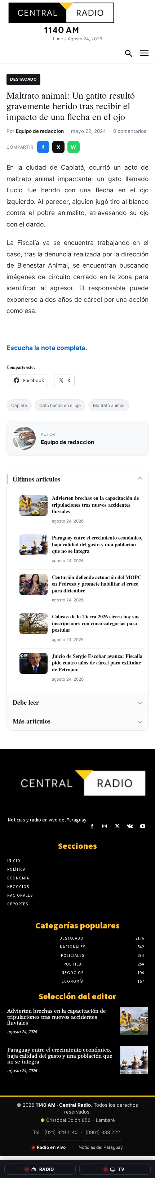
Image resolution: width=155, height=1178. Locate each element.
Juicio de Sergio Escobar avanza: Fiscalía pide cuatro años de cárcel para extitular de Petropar (97, 663)
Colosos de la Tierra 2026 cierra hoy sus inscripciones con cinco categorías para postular (96, 623)
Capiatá (19, 405)
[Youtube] (142, 826)
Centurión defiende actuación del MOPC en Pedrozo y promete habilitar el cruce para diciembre (96, 584)
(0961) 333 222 (102, 1132)
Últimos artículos (36, 479)
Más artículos (31, 721)
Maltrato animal (108, 405)
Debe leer (26, 702)
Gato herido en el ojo (60, 405)
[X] (117, 826)
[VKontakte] (129, 826)
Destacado (23, 79)
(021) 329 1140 (61, 1132)
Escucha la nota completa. (46, 347)
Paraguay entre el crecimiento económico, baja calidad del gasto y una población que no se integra (97, 544)
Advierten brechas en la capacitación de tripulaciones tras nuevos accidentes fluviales (95, 505)
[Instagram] (104, 826)
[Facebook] (92, 826)
